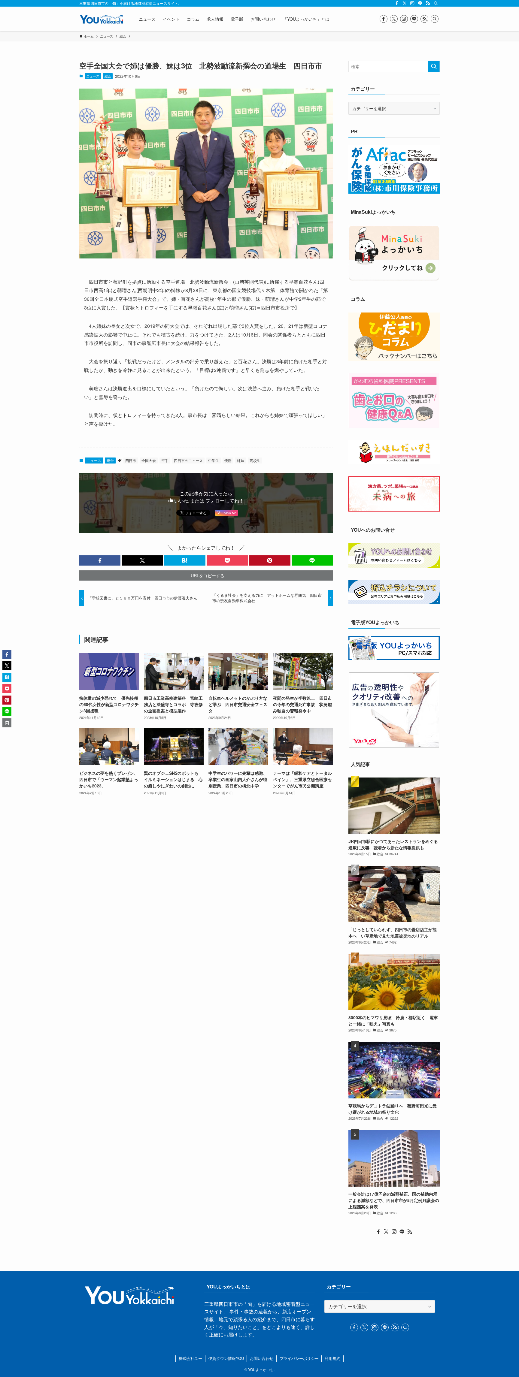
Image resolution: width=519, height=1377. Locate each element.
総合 (108, 76)
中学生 (213, 460)
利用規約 (332, 1358)
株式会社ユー (190, 1358)
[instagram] (412, 3)
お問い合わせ (261, 1358)
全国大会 (148, 460)
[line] (420, 3)
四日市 (130, 460)
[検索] (436, 3)
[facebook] (397, 3)
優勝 (228, 460)
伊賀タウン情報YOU (226, 1358)
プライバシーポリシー (299, 1358)
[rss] (428, 3)
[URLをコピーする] (6, 722)
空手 (164, 460)
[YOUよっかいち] (101, 18)
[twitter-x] (404, 3)
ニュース (92, 76)
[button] (99, 560)
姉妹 (240, 460)
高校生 (255, 460)
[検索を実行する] (434, 66)
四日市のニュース (188, 460)
